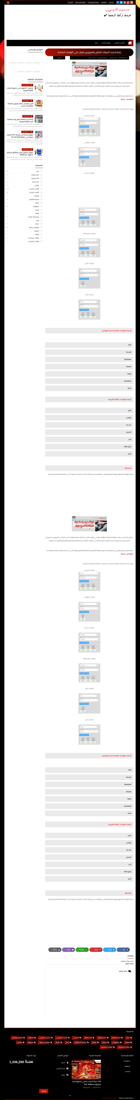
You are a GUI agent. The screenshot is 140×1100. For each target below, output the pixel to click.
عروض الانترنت (106, 42)
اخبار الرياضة (23, 174)
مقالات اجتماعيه (23, 241)
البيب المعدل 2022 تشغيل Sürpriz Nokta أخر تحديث (20, 104)
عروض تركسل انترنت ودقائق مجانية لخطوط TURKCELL (20, 153)
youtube (127, 1071)
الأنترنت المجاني (91, 58)
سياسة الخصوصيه (93, 2)
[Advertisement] (46, 22)
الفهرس (103, 2)
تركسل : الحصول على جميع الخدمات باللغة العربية (20, 89)
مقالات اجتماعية (23, 237)
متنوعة (23, 230)
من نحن (111, 2)
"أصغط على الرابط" (127, 99)
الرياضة (23, 195)
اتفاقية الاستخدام (80, 2)
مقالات (23, 234)
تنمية (23, 209)
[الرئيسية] (129, 43)
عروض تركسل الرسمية (110, 1098)
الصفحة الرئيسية (103, 58)
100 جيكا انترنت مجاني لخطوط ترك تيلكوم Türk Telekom (86, 1083)
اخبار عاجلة (23, 181)
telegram (127, 1066)
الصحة (23, 202)
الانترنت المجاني (119, 42)
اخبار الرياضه (23, 178)
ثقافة (23, 213)
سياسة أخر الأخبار (23, 216)
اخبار (96, 42)
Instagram (127, 1061)
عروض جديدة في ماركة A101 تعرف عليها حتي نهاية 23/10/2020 (20, 136)
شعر (23, 220)
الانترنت (23, 185)
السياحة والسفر (23, 199)
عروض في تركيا (23, 227)
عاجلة (23, 223)
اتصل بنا (70, 2)
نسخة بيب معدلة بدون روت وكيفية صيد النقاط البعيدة (20, 120)
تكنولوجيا (23, 206)
